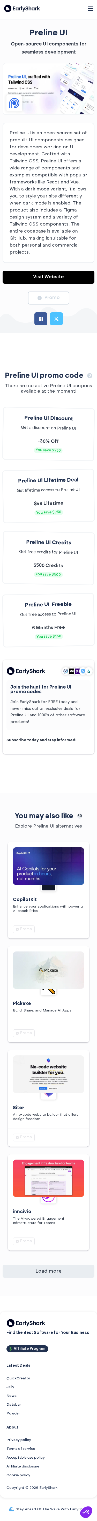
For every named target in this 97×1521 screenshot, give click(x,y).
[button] (86, 1512)
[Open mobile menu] (90, 8)
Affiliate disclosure (22, 1466)
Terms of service (20, 1449)
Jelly (10, 1387)
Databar (13, 1404)
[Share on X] (56, 318)
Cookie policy (18, 1475)
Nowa (11, 1396)
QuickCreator (18, 1378)
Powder (13, 1413)
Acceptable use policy (25, 1457)
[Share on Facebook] (40, 318)
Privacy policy (18, 1440)
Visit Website (48, 277)
